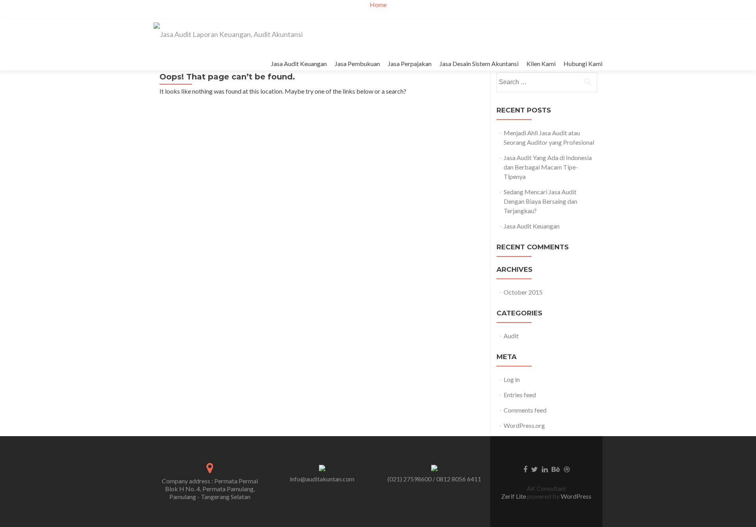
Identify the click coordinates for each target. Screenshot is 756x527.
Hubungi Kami (582, 63)
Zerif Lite (514, 496)
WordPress (575, 496)
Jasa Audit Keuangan (299, 63)
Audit (511, 335)
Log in (512, 379)
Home (378, 4)
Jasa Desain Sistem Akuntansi (479, 63)
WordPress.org (524, 425)
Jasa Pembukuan (357, 63)
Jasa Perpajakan (410, 63)
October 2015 (523, 292)
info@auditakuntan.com (322, 479)
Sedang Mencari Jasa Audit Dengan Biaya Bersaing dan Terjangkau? (540, 201)
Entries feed (520, 394)
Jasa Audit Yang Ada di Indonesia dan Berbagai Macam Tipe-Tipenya (548, 167)
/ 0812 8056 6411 (457, 479)
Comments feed (525, 410)
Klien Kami (541, 63)
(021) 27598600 (409, 479)
